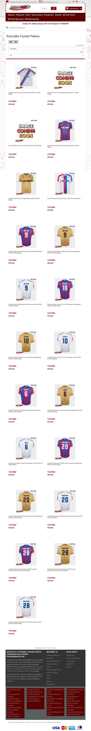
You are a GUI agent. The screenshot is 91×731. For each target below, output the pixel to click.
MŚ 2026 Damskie (32, 19)
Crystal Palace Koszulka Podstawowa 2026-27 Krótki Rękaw (24, 93)
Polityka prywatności (53, 655)
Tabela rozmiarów (52, 664)
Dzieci (27, 15)
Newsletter (70, 664)
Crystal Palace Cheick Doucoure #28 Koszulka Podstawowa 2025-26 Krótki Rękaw (22, 569)
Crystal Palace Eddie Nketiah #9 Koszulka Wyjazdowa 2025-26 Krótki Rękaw (63, 252)
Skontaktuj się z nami (53, 661)
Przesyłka (50, 658)
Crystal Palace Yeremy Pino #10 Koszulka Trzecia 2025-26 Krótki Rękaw (64, 357)
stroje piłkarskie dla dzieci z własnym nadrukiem (73, 703)
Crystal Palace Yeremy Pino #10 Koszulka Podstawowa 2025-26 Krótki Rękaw (64, 305)
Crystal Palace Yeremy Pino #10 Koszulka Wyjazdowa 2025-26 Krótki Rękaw (24, 357)
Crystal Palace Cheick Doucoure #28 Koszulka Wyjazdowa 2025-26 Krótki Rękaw (61, 569)
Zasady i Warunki (52, 672)
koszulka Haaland (33, 699)
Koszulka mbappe (33, 690)
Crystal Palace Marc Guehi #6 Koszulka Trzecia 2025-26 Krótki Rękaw (25, 463)
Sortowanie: (80, 45)
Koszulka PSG (28, 671)
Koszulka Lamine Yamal (34, 692)
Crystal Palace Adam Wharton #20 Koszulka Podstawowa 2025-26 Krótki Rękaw (64, 463)
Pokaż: (82, 52)
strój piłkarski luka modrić (35, 696)
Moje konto (70, 655)
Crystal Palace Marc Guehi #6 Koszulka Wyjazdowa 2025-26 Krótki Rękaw (64, 410)
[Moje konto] (77, 1)
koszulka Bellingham (34, 701)
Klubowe (11, 15)
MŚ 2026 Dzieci (69, 15)
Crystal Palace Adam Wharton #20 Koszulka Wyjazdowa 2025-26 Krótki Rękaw (25, 516)
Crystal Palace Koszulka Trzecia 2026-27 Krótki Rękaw (25, 145)
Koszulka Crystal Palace (17, 28)
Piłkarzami (20, 15)
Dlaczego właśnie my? (54, 670)
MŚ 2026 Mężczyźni (16, 19)
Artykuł (69, 667)
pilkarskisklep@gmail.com (50, 2)
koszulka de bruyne (33, 694)
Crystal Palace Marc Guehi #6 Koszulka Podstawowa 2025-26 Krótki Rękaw (24, 410)
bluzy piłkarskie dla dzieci (75, 690)
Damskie (58, 15)
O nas (48, 675)
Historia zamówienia (73, 658)
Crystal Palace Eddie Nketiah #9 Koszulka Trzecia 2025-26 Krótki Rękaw (25, 305)
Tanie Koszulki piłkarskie (39, 722)
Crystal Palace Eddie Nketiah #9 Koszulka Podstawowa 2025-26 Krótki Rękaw (25, 252)
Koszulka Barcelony (21, 669)
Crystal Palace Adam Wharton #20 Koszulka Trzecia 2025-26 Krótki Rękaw (64, 516)
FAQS (48, 678)
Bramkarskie (49, 15)
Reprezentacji (37, 15)
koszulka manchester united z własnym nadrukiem (14, 710)
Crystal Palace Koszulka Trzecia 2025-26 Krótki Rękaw (63, 198)
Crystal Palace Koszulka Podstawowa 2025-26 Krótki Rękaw (63, 146)
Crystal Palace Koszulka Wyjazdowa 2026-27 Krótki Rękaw (62, 93)
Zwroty (49, 667)
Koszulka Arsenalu (17, 671)
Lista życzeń (70, 661)
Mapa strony (51, 684)
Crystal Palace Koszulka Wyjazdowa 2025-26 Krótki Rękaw (24, 199)
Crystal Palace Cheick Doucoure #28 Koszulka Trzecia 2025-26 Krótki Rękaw (24, 622)
